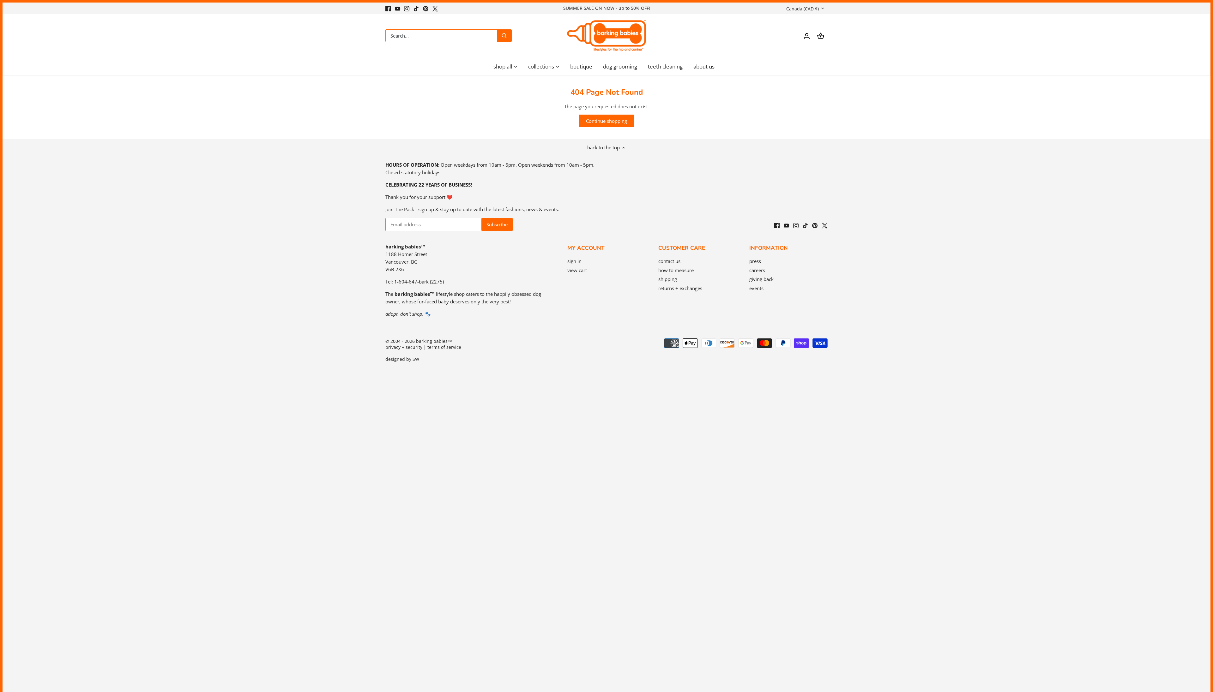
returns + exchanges (680, 288)
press (755, 261)
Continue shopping (606, 121)
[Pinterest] (425, 8)
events (756, 288)
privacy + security (403, 347)
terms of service (444, 347)
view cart (577, 270)
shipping (667, 279)
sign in (574, 261)
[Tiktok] (416, 8)
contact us (669, 261)
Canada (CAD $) (802, 8)
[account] (807, 36)
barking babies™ (434, 341)
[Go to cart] (820, 36)
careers (757, 270)
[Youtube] (397, 8)
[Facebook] (388, 8)
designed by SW (402, 359)
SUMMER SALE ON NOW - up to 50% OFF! (606, 8)
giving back (761, 279)
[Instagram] (406, 8)
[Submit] (504, 36)
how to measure (676, 270)
